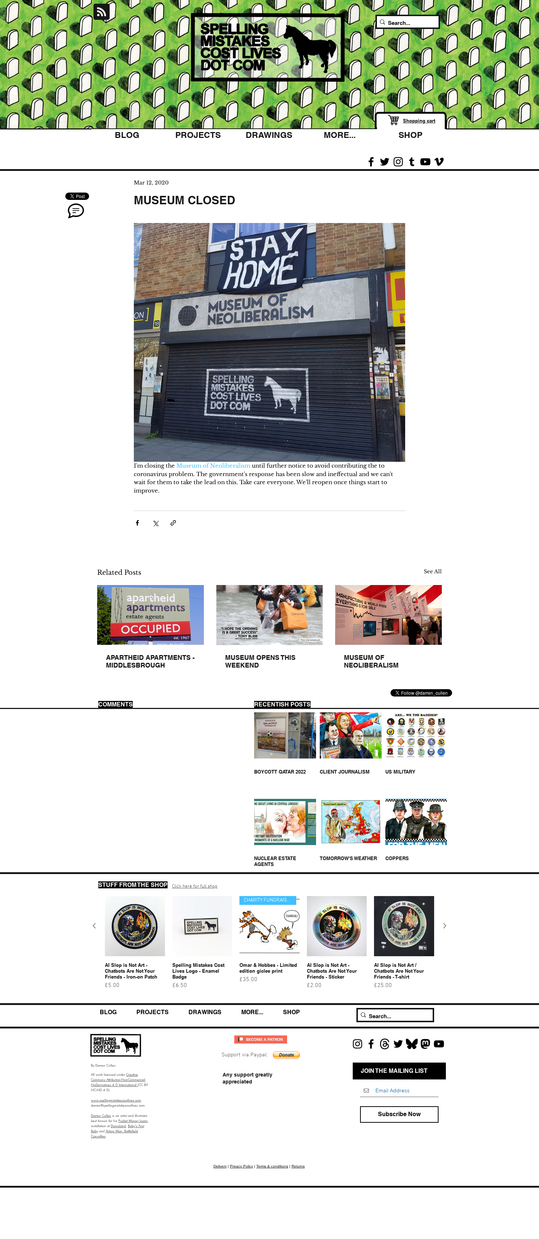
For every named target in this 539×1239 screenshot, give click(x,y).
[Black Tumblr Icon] (412, 162)
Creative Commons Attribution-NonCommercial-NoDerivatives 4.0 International (118, 1079)
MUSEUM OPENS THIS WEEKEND (260, 661)
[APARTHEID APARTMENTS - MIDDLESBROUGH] (150, 615)
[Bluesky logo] (412, 1044)
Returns (298, 1166)
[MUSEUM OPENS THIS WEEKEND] (269, 615)
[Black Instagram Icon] (398, 162)
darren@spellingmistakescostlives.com (118, 1105)
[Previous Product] (94, 925)
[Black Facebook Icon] (371, 162)
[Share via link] (173, 522)
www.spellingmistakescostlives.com (116, 1100)
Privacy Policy (241, 1166)
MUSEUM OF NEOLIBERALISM (371, 661)
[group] (269, 946)
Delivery (220, 1166)
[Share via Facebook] (137, 522)
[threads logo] (384, 1044)
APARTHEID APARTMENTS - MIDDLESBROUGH (150, 661)
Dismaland (118, 1125)
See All (433, 571)
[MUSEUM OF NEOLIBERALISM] (388, 615)
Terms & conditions (272, 1166)
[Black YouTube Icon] (425, 162)
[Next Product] (444, 925)
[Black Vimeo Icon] (439, 162)
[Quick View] (135, 926)
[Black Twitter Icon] (384, 162)
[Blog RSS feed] (102, 12)
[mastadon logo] (425, 1044)
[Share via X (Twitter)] (155, 522)
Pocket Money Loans (133, 1120)
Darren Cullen (101, 1115)
